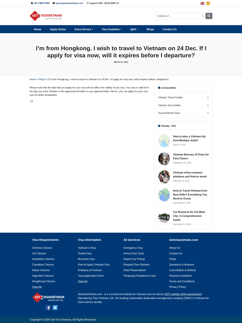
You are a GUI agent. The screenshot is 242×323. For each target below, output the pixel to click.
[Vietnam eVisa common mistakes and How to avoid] (164, 176)
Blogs (150, 29)
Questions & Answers (181, 264)
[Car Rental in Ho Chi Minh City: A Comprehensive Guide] (164, 216)
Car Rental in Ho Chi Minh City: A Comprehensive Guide (189, 216)
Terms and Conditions (182, 281)
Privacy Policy (177, 287)
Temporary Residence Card (139, 275)
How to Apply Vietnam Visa (94, 264)
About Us (174, 247)
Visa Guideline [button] (111, 29)
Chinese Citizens (42, 247)
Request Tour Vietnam (136, 264)
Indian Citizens (41, 270)
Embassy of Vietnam (90, 270)
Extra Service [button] (83, 29)
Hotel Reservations (134, 270)
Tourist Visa (85, 253)
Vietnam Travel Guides (170, 97)
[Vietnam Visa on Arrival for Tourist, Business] (49, 297)
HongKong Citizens (43, 281)
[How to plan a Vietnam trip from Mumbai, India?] (164, 140)
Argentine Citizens (43, 275)
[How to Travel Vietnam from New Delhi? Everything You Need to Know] (164, 194)
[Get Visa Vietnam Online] (46, 15)
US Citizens (39, 253)
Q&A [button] (133, 29)
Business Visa (86, 259)
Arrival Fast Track (133, 253)
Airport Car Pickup (134, 259)
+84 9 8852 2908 (41, 3)
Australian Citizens (43, 259)
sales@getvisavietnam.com (69, 3)
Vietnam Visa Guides (169, 105)
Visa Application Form (91, 275)
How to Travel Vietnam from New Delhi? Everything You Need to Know (190, 194)
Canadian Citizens (43, 264)
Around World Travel (169, 113)
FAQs (42, 79)
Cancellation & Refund (182, 270)
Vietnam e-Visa (87, 247)
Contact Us (170, 29)
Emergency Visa (133, 247)
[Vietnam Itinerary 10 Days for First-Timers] (164, 158)
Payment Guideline (180, 275)
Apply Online (58, 29)
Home (37, 29)
